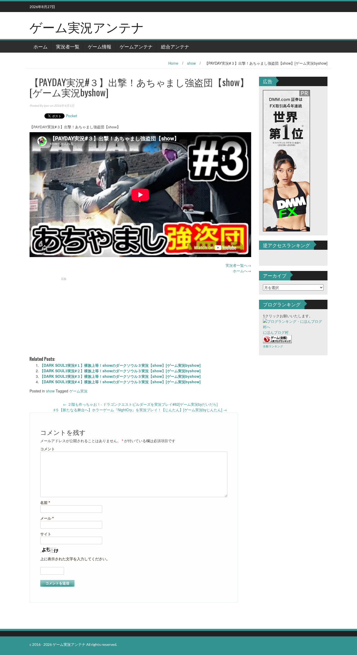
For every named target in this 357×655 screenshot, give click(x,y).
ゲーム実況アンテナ (87, 26)
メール (47, 518)
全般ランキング (273, 346)
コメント (47, 449)
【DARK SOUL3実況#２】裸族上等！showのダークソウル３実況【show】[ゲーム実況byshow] (120, 370)
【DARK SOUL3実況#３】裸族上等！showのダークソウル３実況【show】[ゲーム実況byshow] (120, 376)
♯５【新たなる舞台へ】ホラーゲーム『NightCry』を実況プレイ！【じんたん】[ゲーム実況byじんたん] (140, 409)
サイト (45, 534)
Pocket (71, 115)
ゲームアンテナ (136, 46)
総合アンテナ (175, 46)
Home (173, 63)
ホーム (40, 46)
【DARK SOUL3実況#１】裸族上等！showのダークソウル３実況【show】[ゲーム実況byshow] (120, 365)
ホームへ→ (242, 270)
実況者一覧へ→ (238, 265)
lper (46, 106)
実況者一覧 (67, 46)
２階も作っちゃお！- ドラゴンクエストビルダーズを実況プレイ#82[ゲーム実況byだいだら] (140, 404)
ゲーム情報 (99, 46)
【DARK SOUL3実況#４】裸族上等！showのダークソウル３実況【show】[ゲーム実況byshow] (120, 381)
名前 (45, 502)
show (191, 63)
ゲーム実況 (78, 390)
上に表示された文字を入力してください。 (75, 559)
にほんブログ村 (276, 332)
